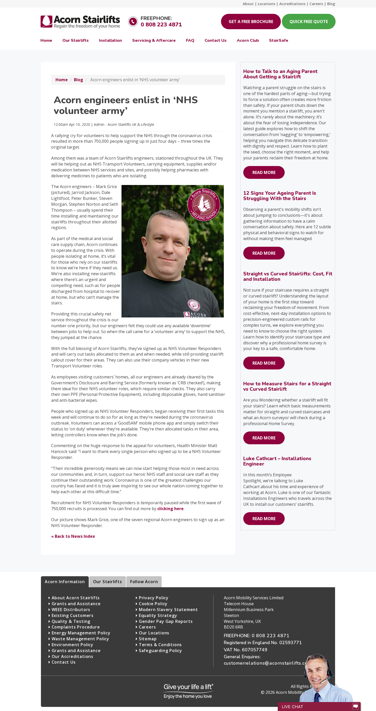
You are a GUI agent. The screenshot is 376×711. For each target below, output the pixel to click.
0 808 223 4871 (161, 24)
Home (62, 80)
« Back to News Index (73, 536)
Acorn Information (65, 581)
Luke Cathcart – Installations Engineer (277, 461)
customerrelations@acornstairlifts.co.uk (269, 663)
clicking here (170, 508)
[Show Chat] (355, 706)
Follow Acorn (144, 581)
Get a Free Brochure (251, 21)
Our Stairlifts (107, 581)
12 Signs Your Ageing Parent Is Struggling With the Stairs (279, 196)
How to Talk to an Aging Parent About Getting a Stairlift (280, 74)
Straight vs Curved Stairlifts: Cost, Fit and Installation (287, 277)
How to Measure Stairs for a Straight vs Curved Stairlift (287, 386)
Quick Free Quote (309, 21)
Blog (78, 80)
